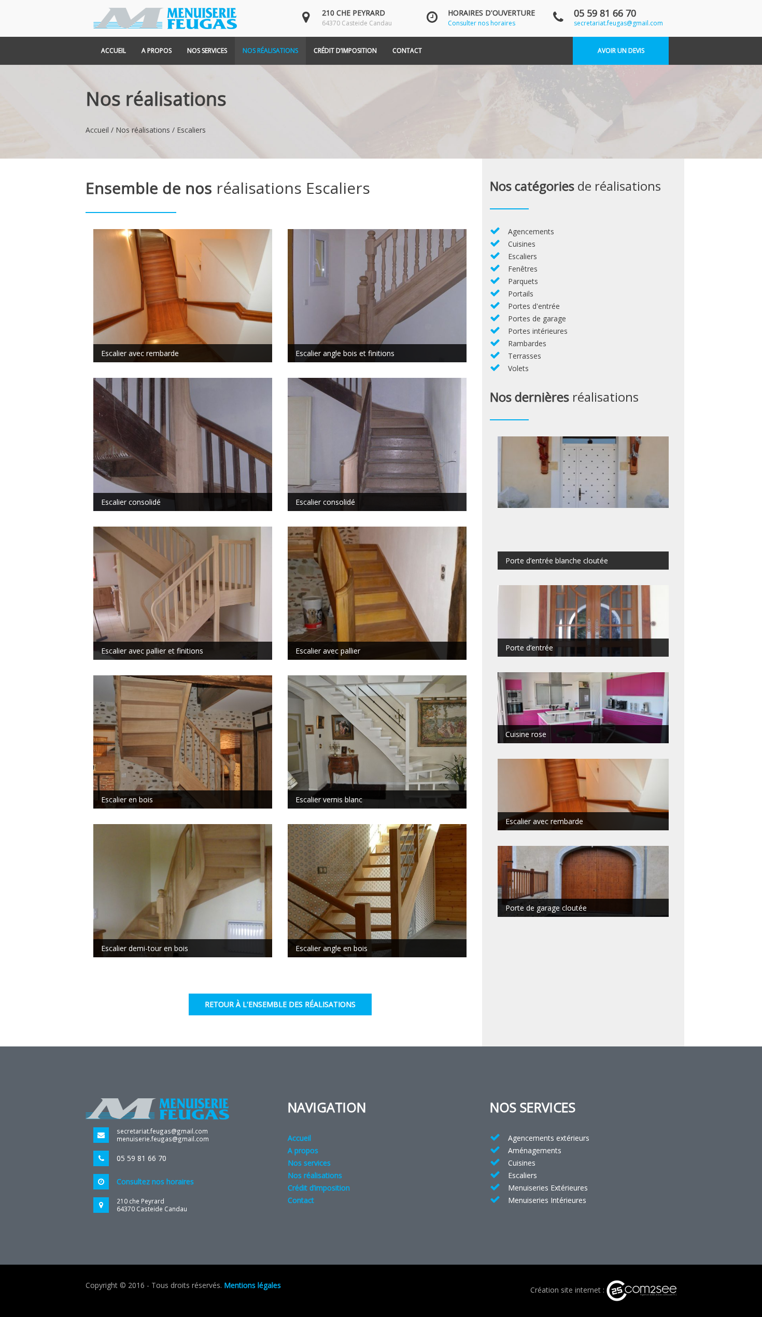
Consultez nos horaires (155, 1181)
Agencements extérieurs (548, 1138)
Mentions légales (252, 1285)
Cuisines (521, 244)
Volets (518, 368)
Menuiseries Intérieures (547, 1200)
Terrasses (524, 356)
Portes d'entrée (534, 306)
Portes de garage (537, 318)
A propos (157, 50)
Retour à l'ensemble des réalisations (280, 1004)
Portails (520, 294)
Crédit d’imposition (345, 50)
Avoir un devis (621, 50)
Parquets (523, 281)
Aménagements (534, 1150)
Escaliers (522, 256)
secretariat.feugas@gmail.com (618, 23)
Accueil (113, 50)
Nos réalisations (270, 50)
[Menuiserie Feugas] (165, 17)
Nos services (207, 50)
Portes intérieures (538, 331)
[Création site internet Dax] (641, 1290)
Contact (407, 50)
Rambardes (527, 343)
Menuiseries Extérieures (548, 1188)
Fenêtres (523, 269)
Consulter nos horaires (481, 23)
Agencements (531, 231)
